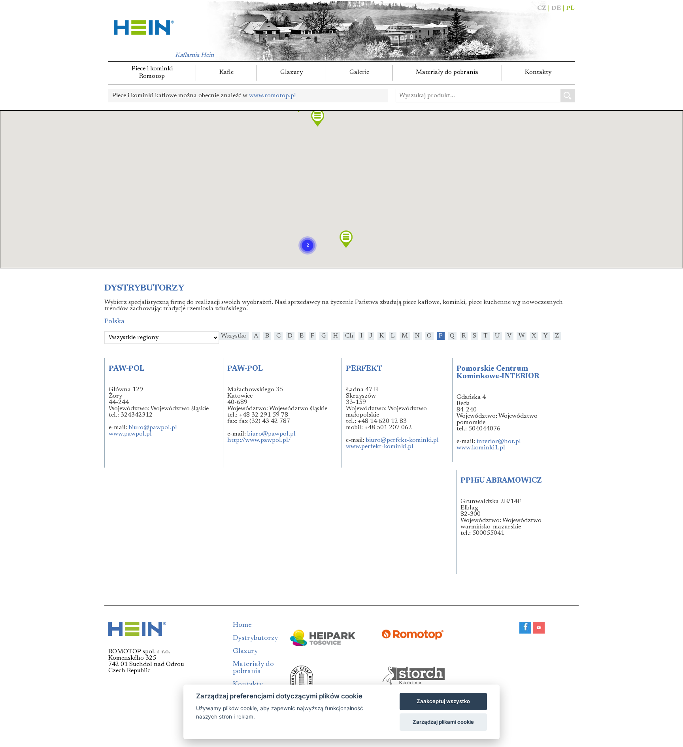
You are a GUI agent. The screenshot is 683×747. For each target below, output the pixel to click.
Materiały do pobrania (447, 72)
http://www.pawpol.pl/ (259, 440)
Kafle (226, 72)
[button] (307, 245)
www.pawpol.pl (130, 434)
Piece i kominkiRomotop (152, 72)
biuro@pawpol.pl (153, 427)
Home (242, 625)
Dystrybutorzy (255, 638)
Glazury (291, 72)
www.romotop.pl (272, 95)
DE (556, 8)
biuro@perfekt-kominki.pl (402, 440)
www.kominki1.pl (481, 448)
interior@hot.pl (499, 441)
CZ (541, 8)
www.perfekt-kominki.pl (379, 446)
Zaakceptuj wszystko (443, 701)
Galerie (359, 72)
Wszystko (234, 336)
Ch (349, 336)
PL (570, 8)
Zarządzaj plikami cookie (443, 722)
